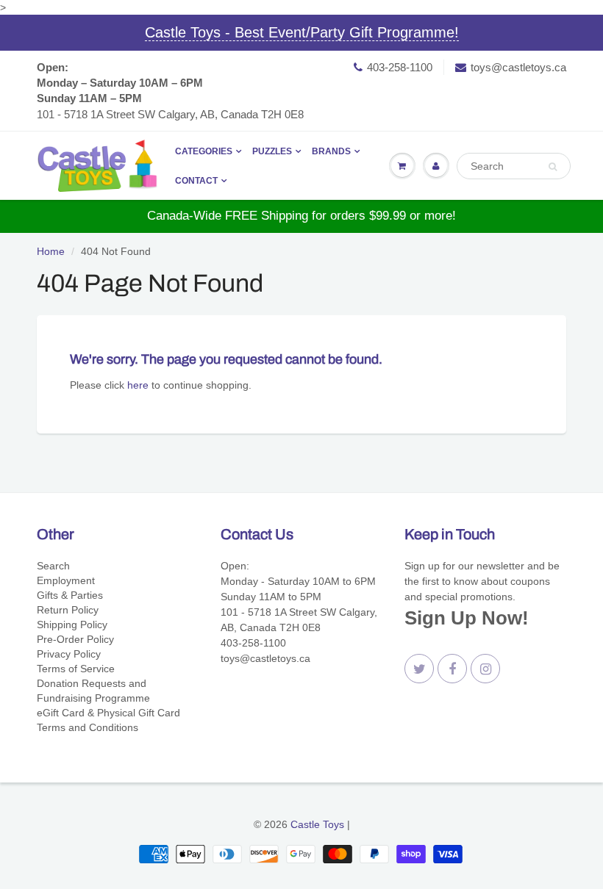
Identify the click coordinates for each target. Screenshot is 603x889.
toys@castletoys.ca (518, 67)
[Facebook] (452, 668)
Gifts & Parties (70, 595)
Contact (196, 181)
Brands (331, 151)
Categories (203, 151)
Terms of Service (76, 668)
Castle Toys (317, 824)
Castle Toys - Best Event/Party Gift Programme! (302, 32)
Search (53, 566)
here (138, 385)
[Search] (552, 167)
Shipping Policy (72, 624)
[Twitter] (419, 668)
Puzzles (272, 151)
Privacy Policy (69, 654)
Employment (66, 580)
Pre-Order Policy (75, 639)
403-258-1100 (399, 67)
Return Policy (68, 610)
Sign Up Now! (466, 618)
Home (51, 251)
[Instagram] (485, 668)
